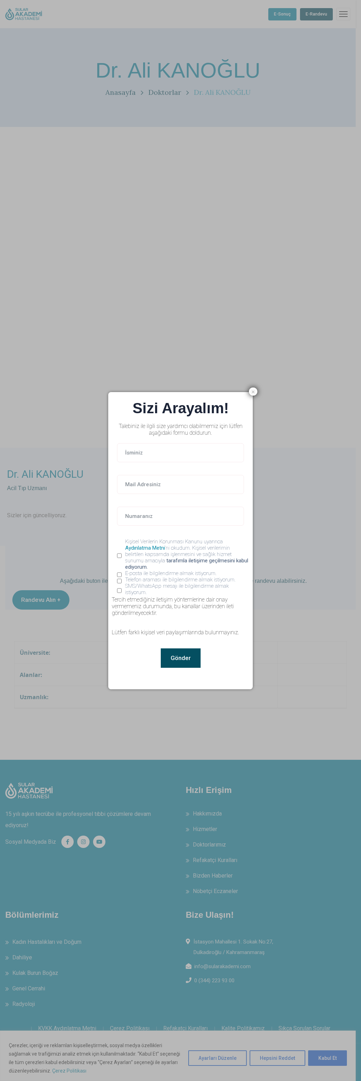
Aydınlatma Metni (145, 548)
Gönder (181, 657)
